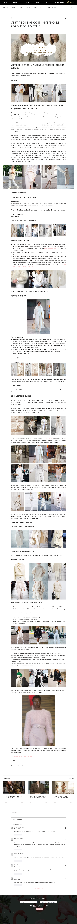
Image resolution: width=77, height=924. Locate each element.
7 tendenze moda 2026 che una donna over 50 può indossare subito (13, 796)
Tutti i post (5, 7)
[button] (72, 7)
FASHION (13, 7)
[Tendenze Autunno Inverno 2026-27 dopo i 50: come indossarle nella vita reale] (38, 787)
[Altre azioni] (65, 18)
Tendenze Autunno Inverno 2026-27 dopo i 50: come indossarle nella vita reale (37, 796)
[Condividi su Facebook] (11, 765)
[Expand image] (20, 93)
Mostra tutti (71, 778)
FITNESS (35, 7)
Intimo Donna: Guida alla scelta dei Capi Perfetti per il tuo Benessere (62, 796)
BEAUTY (20, 7)
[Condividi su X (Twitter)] (15, 765)
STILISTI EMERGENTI (52, 7)
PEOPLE (42, 7)
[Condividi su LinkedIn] (18, 765)
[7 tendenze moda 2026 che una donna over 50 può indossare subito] (14, 787)
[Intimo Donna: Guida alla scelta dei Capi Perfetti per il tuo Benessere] (63, 787)
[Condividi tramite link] (22, 765)
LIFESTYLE (27, 7)
